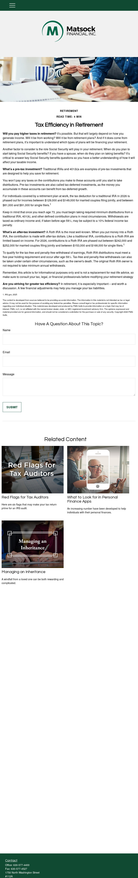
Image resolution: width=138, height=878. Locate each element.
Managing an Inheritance (23, 572)
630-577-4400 (21, 865)
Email (6, 352)
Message (8, 374)
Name (6, 330)
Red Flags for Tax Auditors (25, 497)
